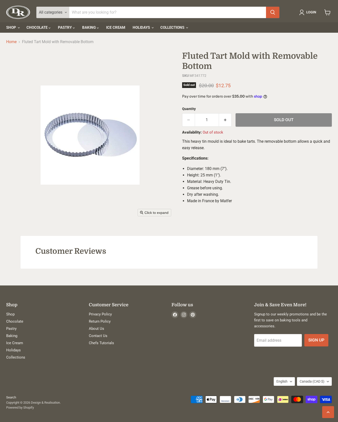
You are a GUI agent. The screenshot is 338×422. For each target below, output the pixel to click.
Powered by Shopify (20, 407)
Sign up (316, 340)
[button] (308, 12)
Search (11, 397)
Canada (312, 381)
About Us (96, 328)
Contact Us (98, 336)
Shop (11, 27)
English (282, 381)
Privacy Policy (100, 314)
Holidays (142, 27)
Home (11, 42)
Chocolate (37, 27)
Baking (89, 27)
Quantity (189, 109)
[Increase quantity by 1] (225, 120)
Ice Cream (115, 27)
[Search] (272, 12)
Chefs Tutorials (101, 343)
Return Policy (100, 321)
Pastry (65, 27)
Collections (172, 27)
